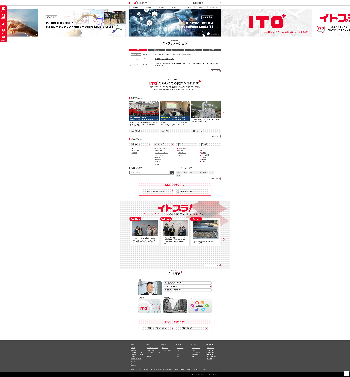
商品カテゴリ (139, 131)
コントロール (139, 144)
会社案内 (132, 344)
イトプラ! (193, 344)
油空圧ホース (182, 153)
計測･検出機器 (182, 148)
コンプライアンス (135, 365)
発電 (191, 172)
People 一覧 (195, 354)
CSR (132, 363)
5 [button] (216, 34)
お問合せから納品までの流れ (156, 191)
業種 (167, 131)
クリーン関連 (205, 155)
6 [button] (218, 34)
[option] (83, 23)
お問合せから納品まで (167, 350)
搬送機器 (203, 153)
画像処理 (134, 153)
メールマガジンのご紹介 (142, 369)
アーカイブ (215, 70)
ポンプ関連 (158, 162)
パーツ (183, 144)
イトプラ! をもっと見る (212, 265)
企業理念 (133, 356)
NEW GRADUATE (211, 356)
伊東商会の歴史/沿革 (136, 359)
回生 (196, 172)
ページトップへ (346, 373)
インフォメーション (156, 369)
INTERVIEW (210, 350)
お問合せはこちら (186, 191)
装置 (205, 144)
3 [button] (213, 34)
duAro (211, 172)
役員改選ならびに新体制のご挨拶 (164, 59)
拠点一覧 (133, 361)
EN (200, 2)
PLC (133, 148)
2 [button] (211, 34)
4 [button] (215, 34)
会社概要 (133, 348)
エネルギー (204, 157)
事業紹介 (148, 344)
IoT (202, 150)
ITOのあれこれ (210, 348)
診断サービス (165, 348)
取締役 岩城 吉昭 (171, 286)
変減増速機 (158, 159)
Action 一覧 (195, 356)
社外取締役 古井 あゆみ (173, 290)
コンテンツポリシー (179, 369)
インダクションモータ (161, 153)
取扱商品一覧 (214, 178)
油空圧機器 (158, 157)
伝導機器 (180, 150)
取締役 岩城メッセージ (136, 352)
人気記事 (194, 350)
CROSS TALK (210, 352)
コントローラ (135, 150)
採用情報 (208, 344)
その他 (157, 164)
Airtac (178, 175)
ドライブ (161, 144)
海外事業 (149, 356)
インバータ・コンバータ (162, 148)
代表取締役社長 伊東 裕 (173, 283)
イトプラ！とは (196, 348)
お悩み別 (199, 131)
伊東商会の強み (150, 350)
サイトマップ (204, 369)
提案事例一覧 (214, 136)
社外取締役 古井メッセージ (137, 354)
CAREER (209, 359)
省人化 (185, 172)
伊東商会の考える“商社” (152, 348)
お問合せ (131, 369)
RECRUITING (210, 354)
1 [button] (209, 34)
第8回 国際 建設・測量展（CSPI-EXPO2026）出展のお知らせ (173, 54)
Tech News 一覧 (196, 352)
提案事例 (163, 344)
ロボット (203, 148)
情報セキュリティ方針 (192, 369)
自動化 (179, 172)
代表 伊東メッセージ (136, 350)
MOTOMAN (203, 172)
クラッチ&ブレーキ (160, 155)
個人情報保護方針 (167, 369)
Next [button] (223, 113)
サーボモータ (158, 150)
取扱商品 (178, 344)
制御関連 (203, 159)
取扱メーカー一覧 (181, 356)
